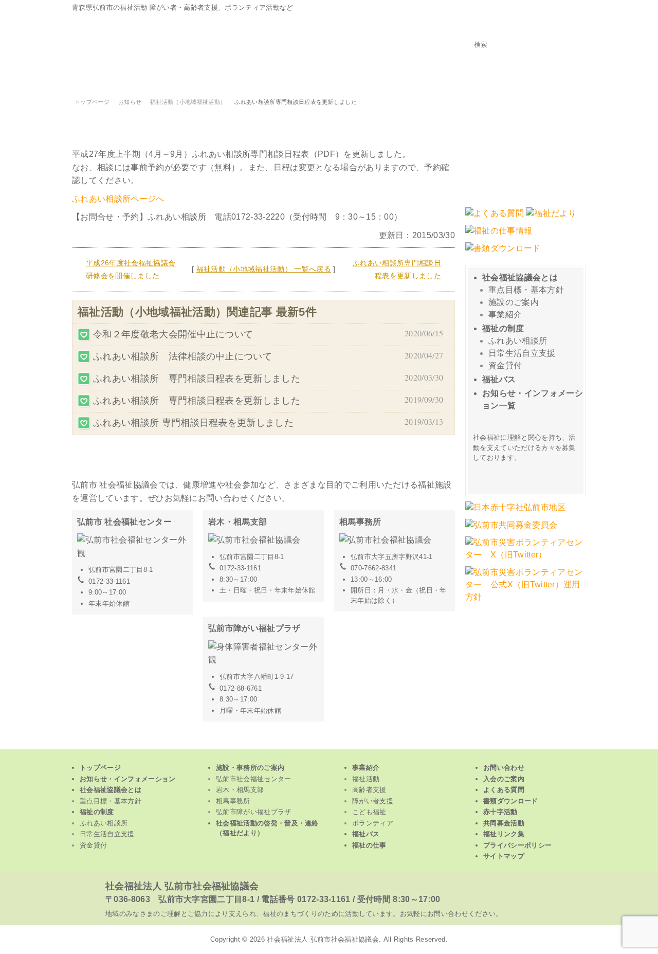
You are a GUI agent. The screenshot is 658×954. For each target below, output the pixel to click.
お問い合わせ (503, 767)
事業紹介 (505, 314)
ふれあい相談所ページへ (118, 198)
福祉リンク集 (503, 834)
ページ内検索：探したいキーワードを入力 (525, 30)
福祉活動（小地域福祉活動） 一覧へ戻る (263, 269)
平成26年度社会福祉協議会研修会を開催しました (130, 269)
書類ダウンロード (510, 801)
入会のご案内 (503, 779)
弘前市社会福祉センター (253, 779)
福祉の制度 (503, 328)
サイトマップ (503, 856)
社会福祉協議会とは (520, 277)
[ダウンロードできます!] (551, 218)
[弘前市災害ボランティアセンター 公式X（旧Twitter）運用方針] (525, 602)
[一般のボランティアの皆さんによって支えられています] (515, 512)
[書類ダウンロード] (503, 253)
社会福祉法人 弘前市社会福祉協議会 (182, 886)
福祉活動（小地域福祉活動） (188, 102)
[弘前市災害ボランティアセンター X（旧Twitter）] (525, 559)
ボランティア (502, 76)
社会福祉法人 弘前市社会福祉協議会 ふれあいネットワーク (200, 37)
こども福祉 (406, 76)
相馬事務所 (233, 801)
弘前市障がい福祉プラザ (253, 812)
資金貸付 (505, 365)
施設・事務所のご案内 (250, 767)
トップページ (568, 76)
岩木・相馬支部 (240, 790)
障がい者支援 (311, 76)
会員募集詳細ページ (527, 474)
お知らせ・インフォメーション (127, 779)
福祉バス (499, 379)
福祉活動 (119, 76)
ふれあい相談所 (517, 340)
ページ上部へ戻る (329, 741)
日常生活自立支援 (522, 353)
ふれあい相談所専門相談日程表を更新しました (397, 269)
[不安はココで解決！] (494, 218)
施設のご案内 (513, 302)
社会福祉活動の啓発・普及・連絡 (267, 828)
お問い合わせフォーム (525, 150)
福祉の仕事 (369, 845)
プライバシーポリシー (517, 845)
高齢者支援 (215, 76)
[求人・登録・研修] (498, 235)
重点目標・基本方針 (526, 289)
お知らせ (129, 102)
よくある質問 (503, 790)
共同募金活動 (503, 823)
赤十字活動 (500, 812)
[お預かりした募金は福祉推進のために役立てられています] (511, 530)
